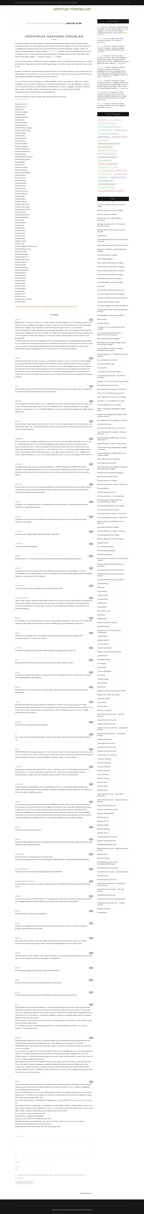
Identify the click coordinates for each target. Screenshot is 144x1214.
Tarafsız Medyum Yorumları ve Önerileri (111, 531)
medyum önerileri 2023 (105, 180)
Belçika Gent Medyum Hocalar (107, 809)
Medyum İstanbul (103, 858)
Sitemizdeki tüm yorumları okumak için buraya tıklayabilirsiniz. (46, 306)
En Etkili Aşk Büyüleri (104, 554)
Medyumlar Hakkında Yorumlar (54, 36)
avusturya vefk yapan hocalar (108, 164)
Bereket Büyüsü (102, 644)
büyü (36, 57)
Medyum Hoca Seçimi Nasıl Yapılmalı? (110, 473)
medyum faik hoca (121, 130)
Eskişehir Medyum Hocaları (106, 751)
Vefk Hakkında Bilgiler (105, 259)
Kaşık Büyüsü (101, 236)
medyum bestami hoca (105, 130)
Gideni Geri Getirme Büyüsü (107, 622)
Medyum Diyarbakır (104, 763)
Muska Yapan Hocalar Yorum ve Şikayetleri (112, 484)
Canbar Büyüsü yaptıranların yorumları (110, 267)
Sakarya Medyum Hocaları (106, 743)
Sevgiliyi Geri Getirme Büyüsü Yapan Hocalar (113, 381)
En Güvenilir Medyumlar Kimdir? (108, 302)
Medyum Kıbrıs (102, 854)
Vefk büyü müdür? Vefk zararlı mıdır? (110, 282)
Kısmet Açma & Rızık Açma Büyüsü (109, 652)
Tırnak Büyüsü (102, 636)
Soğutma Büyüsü (103, 640)
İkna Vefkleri (101, 702)
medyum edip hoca (116, 120)
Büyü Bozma (101, 687)
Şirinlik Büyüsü (102, 656)
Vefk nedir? (101, 286)
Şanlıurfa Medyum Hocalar (106, 724)
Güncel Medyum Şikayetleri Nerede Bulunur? (113, 245)
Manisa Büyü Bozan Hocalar (107, 879)
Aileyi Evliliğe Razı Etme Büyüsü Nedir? (111, 315)
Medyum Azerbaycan (104, 710)
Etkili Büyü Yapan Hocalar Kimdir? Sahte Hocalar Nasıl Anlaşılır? (111, 343)
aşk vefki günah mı (120, 174)
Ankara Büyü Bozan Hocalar (107, 720)
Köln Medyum (102, 912)
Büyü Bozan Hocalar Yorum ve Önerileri (111, 428)
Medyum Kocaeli (103, 821)
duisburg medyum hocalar (106, 184)
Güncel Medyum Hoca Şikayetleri (108, 459)
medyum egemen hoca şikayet (107, 167)
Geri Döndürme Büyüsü (105, 547)
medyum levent (121, 170)
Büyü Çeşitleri (102, 368)
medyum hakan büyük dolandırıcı (109, 143)
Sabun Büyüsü (102, 607)
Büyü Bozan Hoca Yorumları (107, 480)
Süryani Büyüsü (102, 599)
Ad (16, 1157)
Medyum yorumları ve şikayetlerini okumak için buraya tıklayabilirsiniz (46, 2)
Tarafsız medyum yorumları (107, 214)
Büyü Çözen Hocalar (104, 424)
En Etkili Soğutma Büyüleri (106, 551)
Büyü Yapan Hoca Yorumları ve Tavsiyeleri (112, 389)
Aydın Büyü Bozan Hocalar (106, 895)
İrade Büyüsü (101, 667)
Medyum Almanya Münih (105, 813)
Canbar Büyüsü (102, 595)
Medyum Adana (102, 786)
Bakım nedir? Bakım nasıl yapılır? (108, 695)
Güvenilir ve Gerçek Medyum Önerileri (110, 401)
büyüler (53, 57)
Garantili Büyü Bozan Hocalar (107, 385)
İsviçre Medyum (102, 774)
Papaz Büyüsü (102, 591)
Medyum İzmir (102, 782)
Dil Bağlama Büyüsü (104, 659)
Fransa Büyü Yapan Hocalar (106, 805)
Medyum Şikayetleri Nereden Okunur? (110, 539)
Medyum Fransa (102, 876)
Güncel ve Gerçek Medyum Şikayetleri (110, 393)
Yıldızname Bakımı (103, 698)
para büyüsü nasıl (104, 137)
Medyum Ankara (102, 833)
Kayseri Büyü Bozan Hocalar (107, 755)
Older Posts (86, 1193)
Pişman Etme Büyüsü (104, 648)
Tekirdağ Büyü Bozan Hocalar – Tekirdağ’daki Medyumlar (108, 863)
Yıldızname (101, 587)
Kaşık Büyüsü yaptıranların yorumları (110, 274)
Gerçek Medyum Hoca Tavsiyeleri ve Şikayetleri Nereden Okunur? (110, 334)
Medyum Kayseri (103, 817)
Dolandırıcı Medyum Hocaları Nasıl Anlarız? (112, 298)
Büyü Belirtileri (102, 583)
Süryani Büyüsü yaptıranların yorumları (110, 271)
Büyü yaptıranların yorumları (107, 255)
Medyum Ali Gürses (78, 1210)
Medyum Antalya (103, 825)
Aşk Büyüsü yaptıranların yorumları (109, 278)
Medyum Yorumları (21, 99)
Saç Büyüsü (101, 675)
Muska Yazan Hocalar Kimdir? (107, 477)
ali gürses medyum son (105, 147)
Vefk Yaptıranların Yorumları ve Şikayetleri (112, 517)
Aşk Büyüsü (101, 615)
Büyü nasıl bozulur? (104, 611)
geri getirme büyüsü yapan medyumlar (110, 191)
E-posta (18, 1162)
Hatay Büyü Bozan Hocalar (106, 747)
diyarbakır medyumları (117, 177)
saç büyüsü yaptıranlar (119, 137)
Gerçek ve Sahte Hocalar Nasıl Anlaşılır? (111, 294)
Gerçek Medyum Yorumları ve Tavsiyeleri (111, 514)
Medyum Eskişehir (103, 829)
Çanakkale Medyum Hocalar (107, 844)
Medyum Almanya (103, 778)
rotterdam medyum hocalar (107, 150)
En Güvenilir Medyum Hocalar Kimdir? (110, 580)
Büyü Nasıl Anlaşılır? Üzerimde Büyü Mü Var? (113, 306)
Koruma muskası (103, 488)
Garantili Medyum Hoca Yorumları (109, 405)
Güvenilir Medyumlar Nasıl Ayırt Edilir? (111, 506)
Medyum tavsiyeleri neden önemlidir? (110, 210)
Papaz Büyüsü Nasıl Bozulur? (107, 360)
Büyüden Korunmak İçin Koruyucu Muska (111, 691)
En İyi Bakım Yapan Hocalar (106, 463)
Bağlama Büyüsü (102, 543)
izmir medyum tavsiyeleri (106, 187)
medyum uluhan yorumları (107, 153)
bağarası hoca (102, 120)
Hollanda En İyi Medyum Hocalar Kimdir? (111, 899)
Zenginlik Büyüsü (103, 626)
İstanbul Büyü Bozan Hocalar (107, 837)
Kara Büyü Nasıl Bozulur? (106, 364)
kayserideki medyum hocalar (107, 157)
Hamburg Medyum (103, 909)
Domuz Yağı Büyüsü (104, 671)
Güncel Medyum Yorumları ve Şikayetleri (111, 444)
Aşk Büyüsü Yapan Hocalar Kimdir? (109, 372)
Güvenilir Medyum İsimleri (106, 492)
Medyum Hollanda (103, 770)
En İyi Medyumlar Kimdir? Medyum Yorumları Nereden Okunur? (109, 501)
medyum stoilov (103, 140)
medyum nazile (103, 177)
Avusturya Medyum (104, 767)
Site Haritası (88, 1210)
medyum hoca (53, 51)
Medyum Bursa (102, 790)
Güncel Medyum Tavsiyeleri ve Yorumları (111, 397)
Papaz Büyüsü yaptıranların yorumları (110, 263)
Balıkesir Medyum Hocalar (106, 841)
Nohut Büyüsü (102, 683)
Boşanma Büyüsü (103, 323)
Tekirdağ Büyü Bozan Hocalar (107, 868)
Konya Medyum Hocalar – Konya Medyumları (113, 872)
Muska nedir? (102, 319)
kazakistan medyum (104, 160)
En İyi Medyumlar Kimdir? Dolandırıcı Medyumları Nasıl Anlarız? (110, 349)
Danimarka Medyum (104, 759)
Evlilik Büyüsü (102, 619)
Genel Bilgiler (54, 33)
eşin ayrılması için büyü (106, 170)
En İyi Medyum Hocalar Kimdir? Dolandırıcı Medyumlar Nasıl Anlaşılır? (112, 468)
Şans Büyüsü (101, 663)
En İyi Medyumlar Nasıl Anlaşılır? (108, 535)
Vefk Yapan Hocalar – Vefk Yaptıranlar (110, 496)
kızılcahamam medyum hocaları (108, 133)
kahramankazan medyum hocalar (109, 126)
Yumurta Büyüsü (103, 679)
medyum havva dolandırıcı (106, 123)
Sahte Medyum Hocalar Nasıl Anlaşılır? (110, 570)
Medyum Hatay (102, 706)
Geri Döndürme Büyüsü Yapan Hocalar (110, 290)
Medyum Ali (67, 1210)
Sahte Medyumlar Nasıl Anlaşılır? (108, 339)
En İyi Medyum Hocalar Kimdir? (108, 510)
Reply (91, 319)
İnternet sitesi (17, 1168)
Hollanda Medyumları (104, 739)
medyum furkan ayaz (105, 174)
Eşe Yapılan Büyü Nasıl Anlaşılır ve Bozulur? (112, 420)
